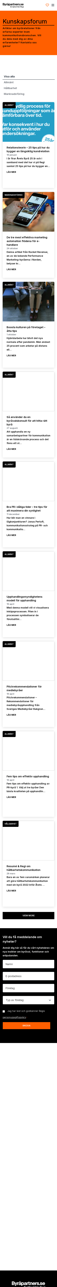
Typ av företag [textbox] (15, 1000)
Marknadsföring (14, 94)
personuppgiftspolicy (14, 1017)
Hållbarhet (10, 88)
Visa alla (9, 76)
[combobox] (28, 1000)
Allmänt (9, 82)
